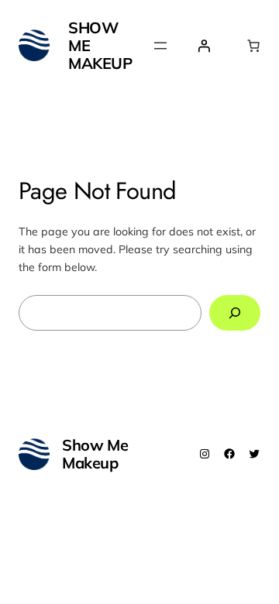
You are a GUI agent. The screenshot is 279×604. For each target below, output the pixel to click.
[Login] (203, 45)
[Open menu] (160, 45)
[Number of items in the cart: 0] (253, 45)
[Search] (234, 313)
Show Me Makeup (95, 453)
